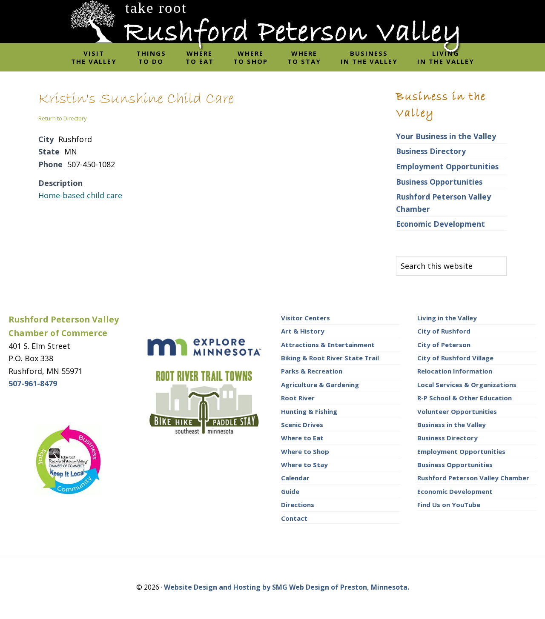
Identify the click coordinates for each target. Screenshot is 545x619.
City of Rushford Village (455, 358)
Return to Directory (62, 118)
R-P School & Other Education (464, 398)
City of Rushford (443, 331)
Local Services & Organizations (466, 384)
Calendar (295, 478)
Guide (290, 491)
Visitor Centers (305, 318)
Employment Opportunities (447, 166)
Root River (298, 398)
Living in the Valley (447, 318)
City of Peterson (443, 344)
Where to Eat (302, 438)
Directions (297, 504)
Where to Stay (304, 464)
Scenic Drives (302, 424)
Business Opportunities (439, 182)
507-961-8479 (33, 383)
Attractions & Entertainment (328, 344)
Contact (294, 518)
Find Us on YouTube (448, 504)
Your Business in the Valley (446, 136)
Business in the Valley (451, 424)
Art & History (302, 331)
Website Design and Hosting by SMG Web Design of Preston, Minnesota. (286, 587)
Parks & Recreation (311, 371)
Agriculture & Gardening (320, 384)
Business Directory (431, 151)
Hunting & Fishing (309, 411)
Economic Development (440, 224)
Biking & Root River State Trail (330, 358)
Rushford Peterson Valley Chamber (473, 478)
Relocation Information (454, 371)
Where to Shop (305, 451)
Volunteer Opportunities (457, 411)
